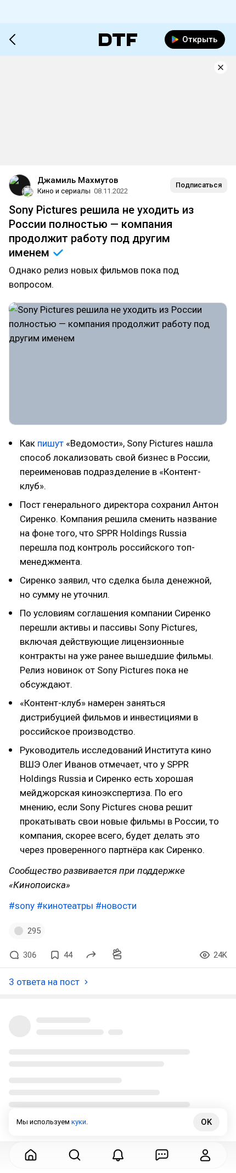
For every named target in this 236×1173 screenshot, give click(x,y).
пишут (50, 443)
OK (206, 1122)
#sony (22, 905)
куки (78, 1122)
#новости (116, 905)
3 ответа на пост (44, 981)
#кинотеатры (65, 905)
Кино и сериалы (64, 191)
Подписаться (199, 185)
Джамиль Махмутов (77, 180)
